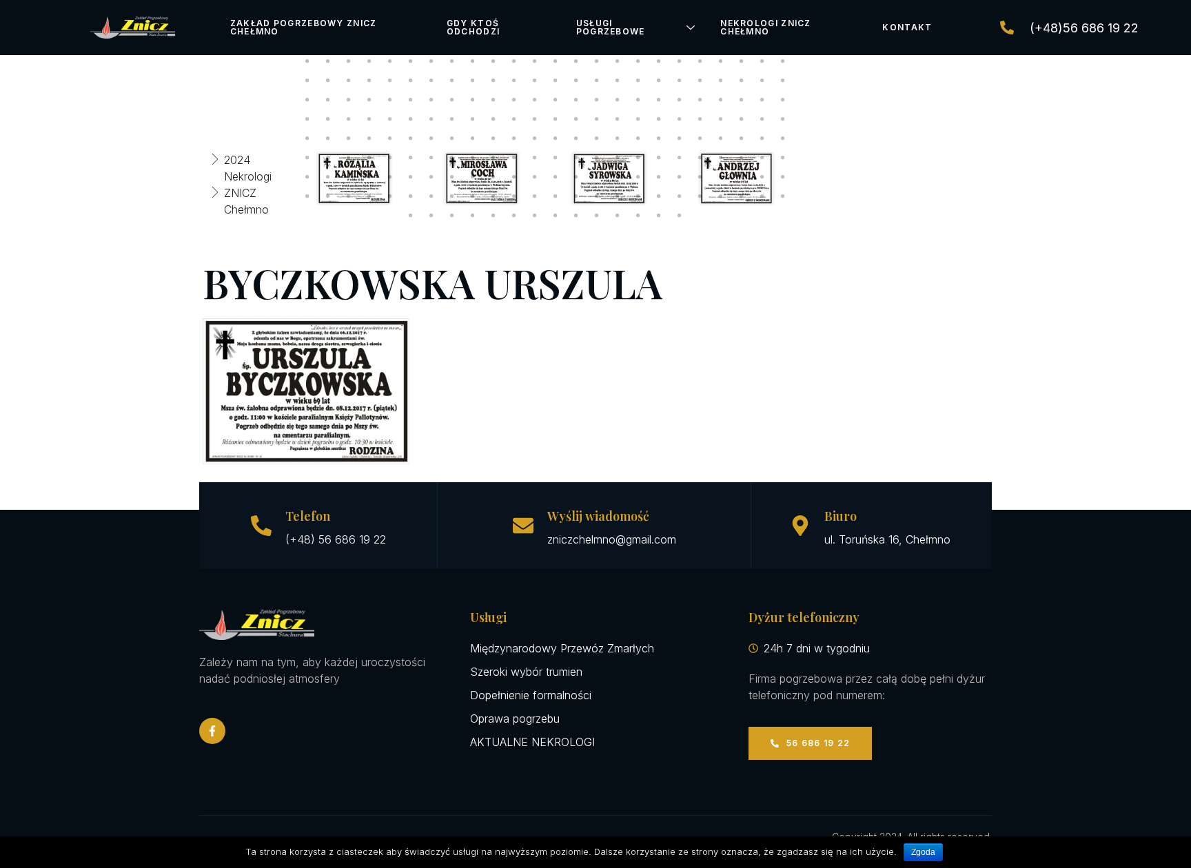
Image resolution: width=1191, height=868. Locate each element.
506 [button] (328, 196)
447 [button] (597, 138)
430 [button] (742, 119)
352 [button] (617, 61)
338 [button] (328, 61)
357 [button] (721, 61)
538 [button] (597, 216)
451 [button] (679, 138)
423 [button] (597, 119)
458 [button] (328, 158)
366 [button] (411, 80)
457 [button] (307, 158)
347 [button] (514, 61)
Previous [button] (276, 178)
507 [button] (349, 196)
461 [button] (390, 158)
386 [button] (328, 100)
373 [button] (555, 80)
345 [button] (473, 61)
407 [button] (762, 100)
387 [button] (349, 100)
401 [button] (638, 100)
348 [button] (535, 61)
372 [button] (535, 80)
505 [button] (307, 196)
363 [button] (349, 80)
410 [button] (328, 119)
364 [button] (369, 80)
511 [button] (431, 196)
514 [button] (493, 196)
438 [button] (411, 138)
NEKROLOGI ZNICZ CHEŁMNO (765, 27)
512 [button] (452, 196)
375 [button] (597, 80)
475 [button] (679, 158)
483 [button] (349, 177)
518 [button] (576, 196)
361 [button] (307, 80)
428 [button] (700, 119)
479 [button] (762, 158)
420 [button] (535, 119)
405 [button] (721, 100)
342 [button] (411, 61)
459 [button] (349, 158)
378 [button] (659, 80)
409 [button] (307, 119)
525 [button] (721, 196)
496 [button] (617, 177)
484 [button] (369, 177)
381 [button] (721, 80)
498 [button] (659, 177)
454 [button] (742, 138)
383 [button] (762, 80)
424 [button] (617, 119)
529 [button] (411, 216)
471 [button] (597, 158)
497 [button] (638, 177)
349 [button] (555, 61)
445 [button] (555, 138)
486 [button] (411, 177)
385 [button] (307, 100)
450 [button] (659, 138)
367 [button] (431, 80)
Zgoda (923, 852)
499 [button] (679, 177)
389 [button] (390, 100)
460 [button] (369, 158)
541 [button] (659, 216)
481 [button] (307, 177)
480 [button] (783, 158)
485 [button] (390, 177)
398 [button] (576, 100)
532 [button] (473, 216)
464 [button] (452, 158)
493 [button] (555, 177)
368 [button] (452, 80)
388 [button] (369, 100)
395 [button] (514, 100)
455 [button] (762, 138)
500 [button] (700, 177)
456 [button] (783, 138)
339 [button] (349, 61)
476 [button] (700, 158)
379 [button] (679, 80)
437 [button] (390, 138)
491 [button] (514, 177)
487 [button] (431, 177)
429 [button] (721, 119)
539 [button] (617, 216)
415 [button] (431, 119)
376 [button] (617, 80)
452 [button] (700, 138)
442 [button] (493, 138)
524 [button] (700, 196)
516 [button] (535, 196)
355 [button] (679, 61)
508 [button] (369, 196)
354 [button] (659, 61)
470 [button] (576, 158)
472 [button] (617, 158)
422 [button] (576, 119)
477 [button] (721, 158)
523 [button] (679, 196)
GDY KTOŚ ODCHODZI (473, 27)
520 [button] (617, 196)
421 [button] (555, 119)
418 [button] (493, 119)
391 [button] (431, 100)
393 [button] (473, 100)
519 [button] (597, 196)
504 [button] (783, 177)
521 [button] (638, 196)
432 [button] (783, 119)
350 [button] (576, 61)
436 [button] (369, 138)
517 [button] (555, 196)
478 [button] (742, 158)
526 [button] (742, 196)
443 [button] (514, 138)
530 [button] (431, 216)
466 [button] (493, 158)
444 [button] (535, 138)
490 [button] (493, 177)
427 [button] (679, 119)
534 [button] (514, 216)
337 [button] (307, 61)
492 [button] (535, 177)
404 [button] (700, 100)
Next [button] (812, 178)
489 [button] (473, 177)
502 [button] (742, 177)
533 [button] (493, 216)
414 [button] (411, 119)
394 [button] (493, 100)
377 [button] (638, 80)
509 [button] (390, 196)
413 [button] (390, 119)
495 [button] (597, 177)
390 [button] (411, 100)
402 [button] (659, 100)
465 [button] (473, 158)
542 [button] (679, 216)
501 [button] (721, 177)
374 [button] (576, 80)
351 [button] (597, 61)
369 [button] (473, 80)
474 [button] (659, 158)
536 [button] (555, 216)
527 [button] (762, 196)
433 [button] (307, 138)
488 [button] (452, 177)
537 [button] (576, 216)
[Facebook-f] (212, 731)
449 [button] (638, 138)
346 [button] (493, 61)
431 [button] (762, 119)
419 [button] (514, 119)
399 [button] (597, 100)
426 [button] (659, 119)
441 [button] (473, 138)
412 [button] (369, 119)
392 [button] (452, 100)
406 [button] (742, 100)
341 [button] (390, 61)
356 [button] (700, 61)
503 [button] (762, 177)
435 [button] (349, 138)
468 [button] (535, 158)
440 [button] (452, 138)
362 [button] (328, 80)
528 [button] (783, 196)
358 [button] (742, 61)
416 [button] (452, 119)
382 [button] (742, 80)
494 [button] (576, 177)
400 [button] (617, 100)
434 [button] (328, 138)
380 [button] (700, 80)
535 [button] (535, 216)
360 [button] (783, 61)
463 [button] (431, 158)
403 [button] (679, 100)
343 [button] (431, 61)
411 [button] (349, 119)
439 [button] (431, 138)
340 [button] (369, 61)
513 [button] (473, 196)
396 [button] (535, 100)
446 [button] (576, 138)
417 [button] (473, 119)
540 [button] (638, 216)
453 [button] (721, 138)
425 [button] (638, 119)
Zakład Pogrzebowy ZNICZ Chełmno (303, 27)
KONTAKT (907, 27)
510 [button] (411, 196)
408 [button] (783, 100)
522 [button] (659, 196)
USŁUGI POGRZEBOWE (610, 27)
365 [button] (390, 80)
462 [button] (411, 158)
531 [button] (452, 216)
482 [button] (328, 177)
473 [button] (638, 158)
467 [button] (514, 158)
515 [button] (514, 196)
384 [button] (783, 80)
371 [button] (514, 80)
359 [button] (762, 61)
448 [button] (617, 138)
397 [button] (555, 100)
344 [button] (452, 61)
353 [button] (638, 61)
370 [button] (493, 80)
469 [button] (555, 158)
